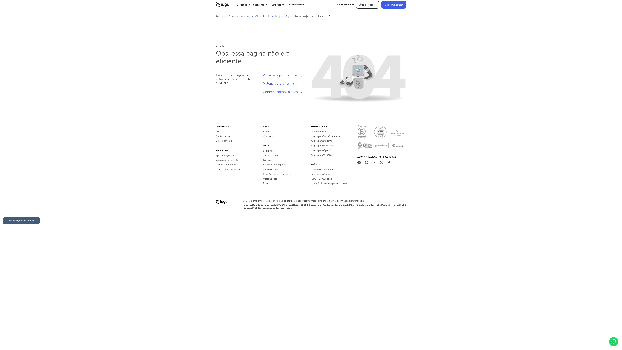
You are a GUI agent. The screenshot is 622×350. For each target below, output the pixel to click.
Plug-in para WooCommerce (325, 136)
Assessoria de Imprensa (275, 164)
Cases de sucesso (272, 155)
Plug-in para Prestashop (322, 145)
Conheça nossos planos (280, 92)
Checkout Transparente (228, 169)
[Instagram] (366, 163)
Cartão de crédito (225, 136)
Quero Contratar (394, 4)
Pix (217, 131)
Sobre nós (268, 151)
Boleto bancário (224, 141)
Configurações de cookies (21, 220)
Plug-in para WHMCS (321, 155)
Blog (265, 183)
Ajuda (266, 131)
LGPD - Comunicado (321, 179)
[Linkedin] (374, 163)
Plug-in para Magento (321, 141)
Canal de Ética (270, 169)
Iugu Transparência (320, 174)
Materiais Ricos (270, 179)
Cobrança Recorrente (227, 160)
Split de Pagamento (226, 155)
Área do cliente (367, 4)
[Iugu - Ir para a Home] (222, 4)
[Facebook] (389, 163)
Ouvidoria (268, 136)
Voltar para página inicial (280, 75)
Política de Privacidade (321, 169)
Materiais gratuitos (276, 83)
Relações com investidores (277, 174)
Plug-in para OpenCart (322, 150)
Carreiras (267, 160)
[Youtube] (359, 163)
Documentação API (320, 131)
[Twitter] (381, 163)
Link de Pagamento (226, 164)
